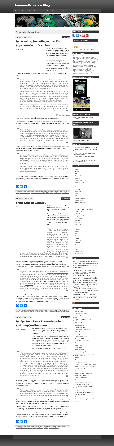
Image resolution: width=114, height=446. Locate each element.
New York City (78, 222)
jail (89, 278)
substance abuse (78, 292)
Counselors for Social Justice (82, 329)
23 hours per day (36, 279)
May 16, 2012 (27, 317)
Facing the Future (79, 338)
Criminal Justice (34, 191)
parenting (75, 286)
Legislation (77, 213)
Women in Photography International (84, 399)
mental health (83, 282)
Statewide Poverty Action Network (83, 382)
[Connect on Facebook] (73, 36)
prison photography (85, 288)
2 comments (66, 37)
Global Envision (79, 343)
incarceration (79, 275)
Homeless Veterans (80, 198)
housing (89, 272)
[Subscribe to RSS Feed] (80, 36)
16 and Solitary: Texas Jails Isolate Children (43, 336)
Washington (84, 297)
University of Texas (54, 428)
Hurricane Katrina (83, 273)
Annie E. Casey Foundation (79, 261)
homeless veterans (81, 272)
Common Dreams (79, 325)
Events (77, 187)
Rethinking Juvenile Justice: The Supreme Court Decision (38, 43)
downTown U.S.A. (79, 182)
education (85, 265)
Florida (91, 265)
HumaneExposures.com (36, 11)
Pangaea (77, 357)
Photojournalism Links (80, 360)
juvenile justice (35, 193)
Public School (78, 240)
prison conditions (53, 311)
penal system (81, 286)
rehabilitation (85, 290)
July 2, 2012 (27, 37)
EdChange (77, 334)
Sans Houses (78, 371)
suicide (46, 428)
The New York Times (30, 73)
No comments (66, 198)
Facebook (77, 189)
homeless (77, 267)
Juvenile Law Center (32, 83)
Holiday (77, 196)
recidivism (76, 290)
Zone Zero (77, 401)
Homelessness (79, 200)
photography (88, 286)
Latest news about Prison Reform (85, 303)
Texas (76, 249)
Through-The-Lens (79, 390)
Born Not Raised (25, 191)
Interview (77, 207)
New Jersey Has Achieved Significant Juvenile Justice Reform (84, 153)
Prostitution (78, 238)
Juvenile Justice (54, 191)
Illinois (76, 204)
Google (95, 265)
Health (76, 193)
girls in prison (36, 311)
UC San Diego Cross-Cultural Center (84, 392)
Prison (48, 193)
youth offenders (65, 193)
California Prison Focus (81, 313)
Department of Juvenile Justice (90, 263)
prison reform (94, 288)
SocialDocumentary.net (81, 377)
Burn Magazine (79, 311)
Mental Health (78, 218)
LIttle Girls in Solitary (31, 203)
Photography (78, 229)
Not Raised (78, 224)
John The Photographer (81, 352)
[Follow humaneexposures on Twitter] (77, 36)
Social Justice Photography (82, 375)
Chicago (95, 261)
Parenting (77, 227)
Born (76, 173)
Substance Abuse (79, 247)
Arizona (77, 169)
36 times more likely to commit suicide (48, 373)
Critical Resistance (80, 331)
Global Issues (78, 345)
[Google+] (83, 36)
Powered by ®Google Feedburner (87, 49)
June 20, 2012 (28, 198)
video (74, 297)
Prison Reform (78, 236)
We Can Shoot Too (80, 394)
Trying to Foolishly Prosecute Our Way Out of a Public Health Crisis (85, 161)
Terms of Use (51, 11)
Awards (77, 171)
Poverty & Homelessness (81, 362)
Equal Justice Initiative (81, 336)
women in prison (92, 297)
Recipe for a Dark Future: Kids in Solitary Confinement (38, 323)
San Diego (77, 242)
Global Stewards (79, 347)
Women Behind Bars (80, 396)
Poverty (77, 231)
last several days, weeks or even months (44, 281)
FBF (78, 49)
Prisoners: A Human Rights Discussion (85, 366)
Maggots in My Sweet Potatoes (83, 216)
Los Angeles (83, 280)
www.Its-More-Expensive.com (81, 140)
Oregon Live (39, 121)
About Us (61, 11)
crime (79, 263)
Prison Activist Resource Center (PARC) (85, 364)
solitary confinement (55, 193)
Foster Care (78, 191)
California (77, 178)
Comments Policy (20, 11)
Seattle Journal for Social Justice (83, 373)
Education (77, 184)
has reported (29, 285)
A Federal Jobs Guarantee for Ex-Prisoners (86, 147)
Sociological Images (80, 380)
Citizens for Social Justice (81, 323)
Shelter (77, 245)
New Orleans (78, 220)
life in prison (42, 193)
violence (79, 297)
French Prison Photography (82, 340)
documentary (77, 265)
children (75, 263)
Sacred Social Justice (80, 368)
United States (86, 294)
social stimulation (27, 428)
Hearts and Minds (79, 349)
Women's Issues (24, 311)
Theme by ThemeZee (95, 437)
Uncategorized (78, 251)
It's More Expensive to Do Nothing (84, 209)
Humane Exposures (44, 191)
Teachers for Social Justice (82, 384)
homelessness (81, 270)
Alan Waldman (19, 37)
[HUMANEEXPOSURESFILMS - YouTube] (87, 36)
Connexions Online (80, 327)
